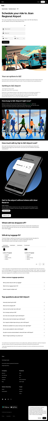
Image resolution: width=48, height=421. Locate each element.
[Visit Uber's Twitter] (11, 399)
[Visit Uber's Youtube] (5, 399)
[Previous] (39, 264)
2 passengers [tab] (5, 245)
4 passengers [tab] (19, 245)
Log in (38, 1)
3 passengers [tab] (12, 245)
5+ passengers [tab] (27, 245)
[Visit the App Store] (14, 407)
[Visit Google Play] (6, 407)
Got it (44, 418)
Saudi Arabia (4, 8)
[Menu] (46, 2)
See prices (5, 42)
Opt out (39, 418)
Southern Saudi (12, 8)
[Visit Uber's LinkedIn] (2, 399)
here (11, 147)
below (9, 228)
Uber (2, 2)
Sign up (42, 1)
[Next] (43, 264)
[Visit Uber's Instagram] (8, 399)
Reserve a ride (6, 215)
